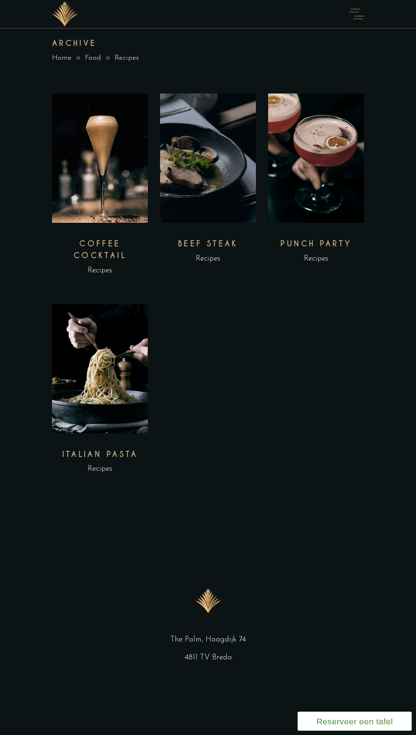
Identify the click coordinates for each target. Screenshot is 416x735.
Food (93, 58)
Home (62, 58)
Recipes (100, 270)
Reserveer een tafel (354, 721)
